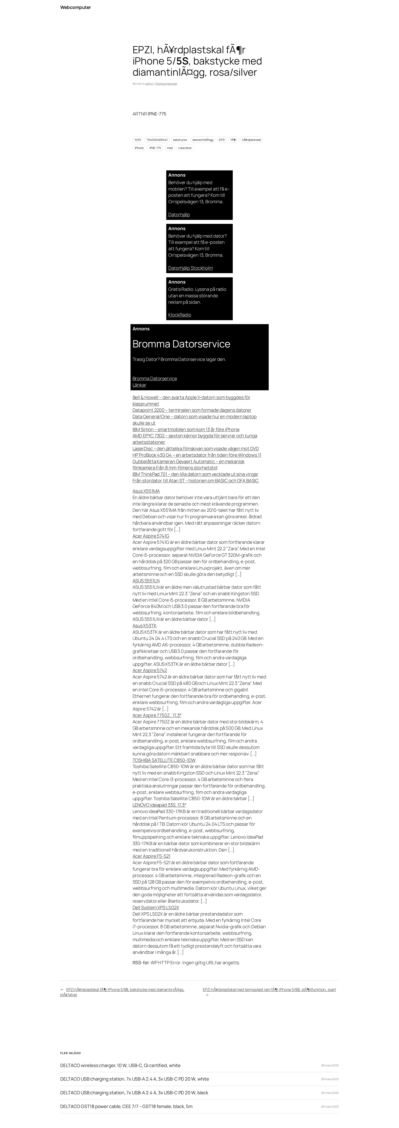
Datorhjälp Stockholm (190, 268)
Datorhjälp (179, 214)
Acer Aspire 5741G (151, 536)
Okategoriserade (166, 84)
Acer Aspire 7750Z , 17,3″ (157, 715)
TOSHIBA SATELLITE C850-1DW (164, 760)
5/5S (138, 140)
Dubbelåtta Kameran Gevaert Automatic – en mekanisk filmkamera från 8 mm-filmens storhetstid (189, 464)
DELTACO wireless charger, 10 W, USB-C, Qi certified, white (120, 1065)
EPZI (222, 140)
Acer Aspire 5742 (150, 670)
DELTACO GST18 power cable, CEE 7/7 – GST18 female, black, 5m (126, 1106)
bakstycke (180, 140)
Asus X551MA (146, 491)
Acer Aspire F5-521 (151, 856)
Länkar (139, 385)
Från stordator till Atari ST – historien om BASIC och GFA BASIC (196, 480)
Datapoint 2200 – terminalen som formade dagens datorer (192, 410)
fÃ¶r (233, 140)
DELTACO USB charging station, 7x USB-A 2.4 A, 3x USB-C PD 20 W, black (134, 1092)
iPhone (139, 148)
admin (149, 84)
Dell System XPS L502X (156, 907)
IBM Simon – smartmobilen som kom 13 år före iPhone (186, 429)
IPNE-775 (155, 148)
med (170, 148)
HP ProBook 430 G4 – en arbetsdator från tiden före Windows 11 (197, 455)
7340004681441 (157, 140)
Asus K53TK (145, 625)
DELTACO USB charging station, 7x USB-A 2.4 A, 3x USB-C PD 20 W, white (134, 1079)
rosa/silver (185, 148)
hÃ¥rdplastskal (251, 140)
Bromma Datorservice (155, 378)
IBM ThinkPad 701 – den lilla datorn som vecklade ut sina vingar (196, 474)
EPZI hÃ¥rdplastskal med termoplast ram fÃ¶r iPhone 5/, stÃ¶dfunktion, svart (269, 989)
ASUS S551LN (146, 581)
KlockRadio (179, 315)
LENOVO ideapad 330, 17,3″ (159, 805)
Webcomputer (75, 7)
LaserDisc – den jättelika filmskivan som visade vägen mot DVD (196, 448)
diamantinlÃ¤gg (202, 140)
